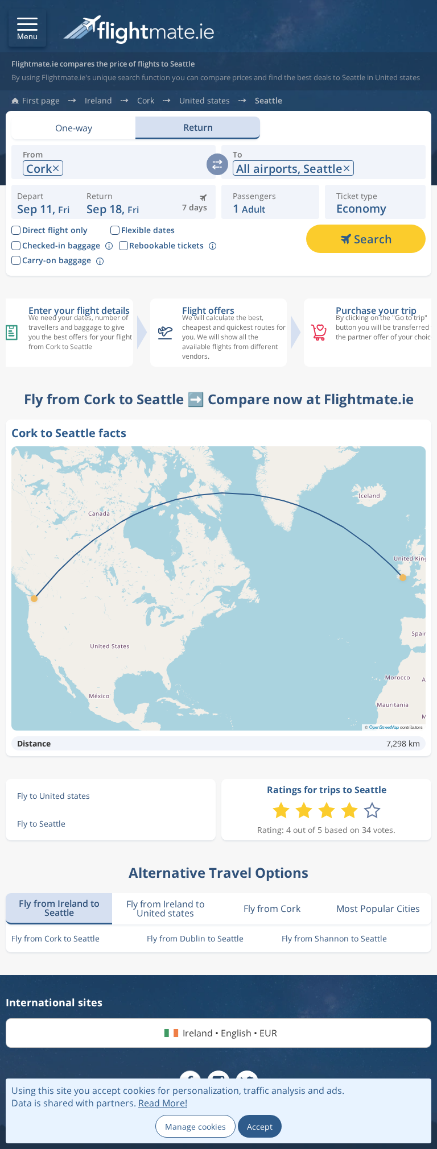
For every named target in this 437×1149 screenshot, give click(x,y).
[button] (27, 28)
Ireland (98, 100)
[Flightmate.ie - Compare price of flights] (138, 30)
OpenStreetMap (384, 727)
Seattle (268, 100)
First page (41, 100)
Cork (145, 100)
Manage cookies (195, 1126)
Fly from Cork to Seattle (55, 938)
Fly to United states (53, 795)
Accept (260, 1126)
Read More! (162, 1103)
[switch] (217, 164)
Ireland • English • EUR (230, 1033)
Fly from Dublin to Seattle (195, 938)
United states (204, 100)
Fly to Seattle (41, 823)
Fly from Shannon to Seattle (334, 938)
